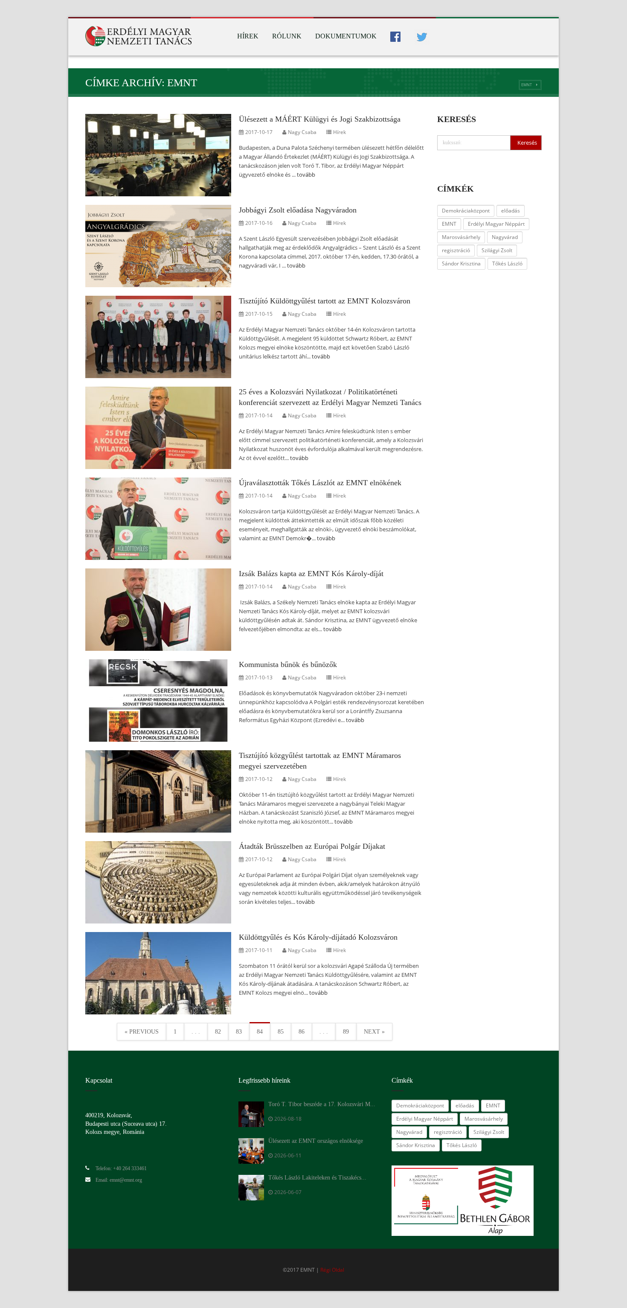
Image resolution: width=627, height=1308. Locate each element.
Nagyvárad (505, 237)
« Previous (142, 1031)
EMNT (526, 84)
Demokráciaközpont (466, 210)
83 (239, 1031)
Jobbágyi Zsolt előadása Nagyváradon (298, 210)
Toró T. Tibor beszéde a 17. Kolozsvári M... (321, 1104)
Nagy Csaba (302, 132)
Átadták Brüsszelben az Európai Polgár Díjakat (312, 846)
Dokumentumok (346, 36)
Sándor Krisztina (461, 263)
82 (218, 1031)
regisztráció (456, 250)
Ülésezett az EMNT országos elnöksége (315, 1141)
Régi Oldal (332, 1269)
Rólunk (287, 36)
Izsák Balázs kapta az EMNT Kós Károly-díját (311, 573)
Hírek (247, 36)
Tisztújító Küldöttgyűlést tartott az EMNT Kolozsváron (324, 301)
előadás (510, 210)
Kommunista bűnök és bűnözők (288, 664)
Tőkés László (507, 263)
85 (281, 1031)
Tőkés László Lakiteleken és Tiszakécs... (317, 1177)
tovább (306, 174)
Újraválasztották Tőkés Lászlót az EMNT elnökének (320, 482)
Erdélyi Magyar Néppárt (496, 223)
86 (302, 1031)
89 (346, 1031)
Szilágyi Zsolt (497, 250)
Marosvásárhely (461, 237)
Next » (374, 1031)
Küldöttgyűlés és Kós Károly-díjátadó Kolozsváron (318, 937)
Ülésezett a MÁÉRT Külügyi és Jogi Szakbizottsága (320, 119)
